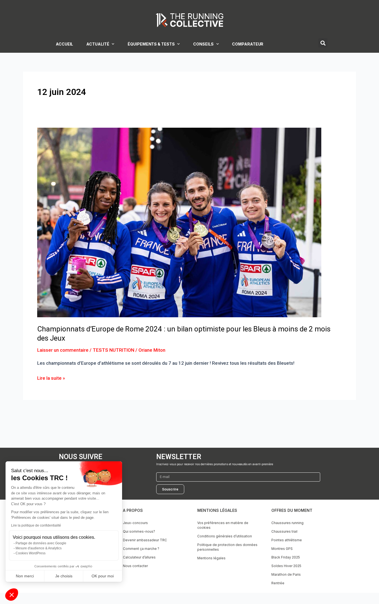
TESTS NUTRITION (113, 350)
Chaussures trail (284, 531)
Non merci (25, 576)
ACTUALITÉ (97, 44)
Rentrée (277, 583)
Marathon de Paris (286, 574)
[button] (11, 594)
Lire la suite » (51, 377)
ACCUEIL (64, 44)
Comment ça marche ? (141, 549)
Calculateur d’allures (139, 557)
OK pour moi (103, 576)
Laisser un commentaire (63, 350)
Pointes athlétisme (286, 540)
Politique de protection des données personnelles (227, 547)
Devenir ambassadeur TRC (145, 540)
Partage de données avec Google (41, 543)
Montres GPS (282, 549)
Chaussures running (287, 523)
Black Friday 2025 (285, 557)
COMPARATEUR (247, 44)
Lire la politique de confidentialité (36, 525)
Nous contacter (135, 566)
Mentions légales (211, 558)
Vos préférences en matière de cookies (222, 525)
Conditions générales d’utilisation (224, 536)
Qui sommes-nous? (139, 531)
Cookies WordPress (31, 553)
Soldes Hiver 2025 (286, 566)
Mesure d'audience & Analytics (39, 548)
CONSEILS (203, 44)
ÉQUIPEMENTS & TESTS (151, 44)
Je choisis (63, 576)
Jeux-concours (135, 523)
